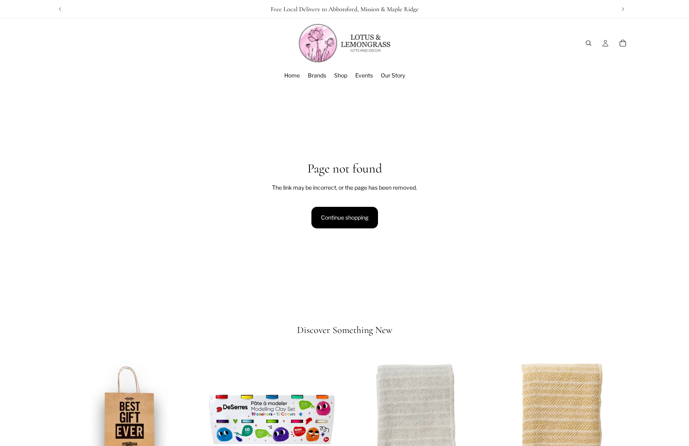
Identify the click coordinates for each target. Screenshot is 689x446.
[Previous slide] (60, 9)
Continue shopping (344, 217)
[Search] (588, 43)
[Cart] (623, 43)
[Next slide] (623, 9)
